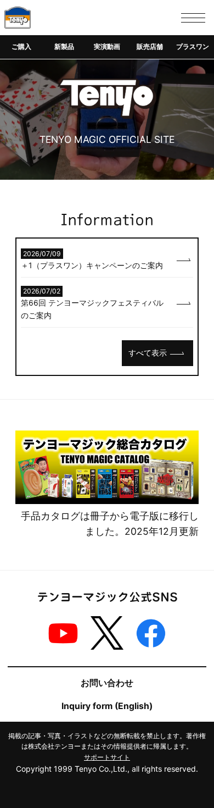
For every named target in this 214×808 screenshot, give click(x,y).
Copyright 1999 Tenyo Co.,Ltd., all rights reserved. (107, 768)
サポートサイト (107, 757)
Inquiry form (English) (107, 706)
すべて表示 (147, 352)
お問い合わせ (107, 683)
